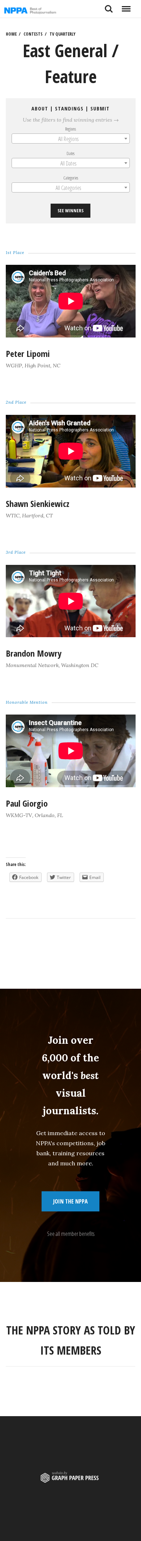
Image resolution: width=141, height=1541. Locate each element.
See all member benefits (70, 1234)
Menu (126, 6)
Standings (69, 108)
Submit (100, 108)
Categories (70, 178)
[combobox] (71, 138)
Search (109, 6)
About (39, 108)
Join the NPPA (70, 1201)
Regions (70, 128)
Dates (70, 153)
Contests (33, 34)
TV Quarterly (63, 34)
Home (11, 34)
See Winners (70, 210)
